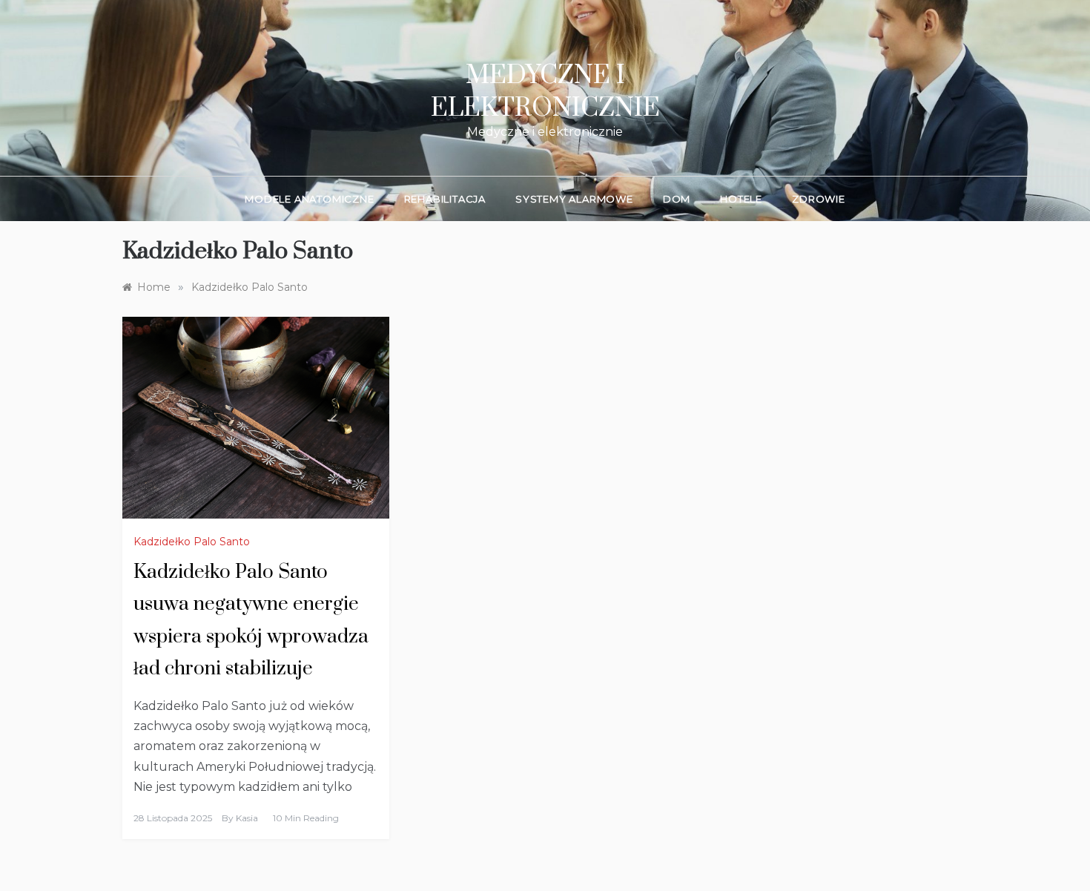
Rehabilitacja (445, 199)
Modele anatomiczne (309, 199)
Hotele (741, 199)
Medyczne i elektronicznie (545, 92)
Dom (676, 199)
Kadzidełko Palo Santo (191, 541)
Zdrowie (818, 199)
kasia (247, 817)
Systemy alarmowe (574, 199)
